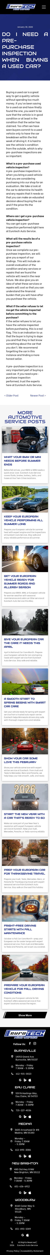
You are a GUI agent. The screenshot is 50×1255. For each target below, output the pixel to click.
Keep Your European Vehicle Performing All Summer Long (23, 520)
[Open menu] (44, 7)
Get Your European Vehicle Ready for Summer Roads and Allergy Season (20, 581)
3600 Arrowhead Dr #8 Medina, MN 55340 (27, 1131)
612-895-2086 (23, 1149)
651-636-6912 (22, 1186)
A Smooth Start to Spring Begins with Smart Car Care (25, 702)
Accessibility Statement (32, 1250)
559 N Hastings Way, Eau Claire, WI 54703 (27, 1094)
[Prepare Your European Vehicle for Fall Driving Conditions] (25, 968)
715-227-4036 (23, 1110)
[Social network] (25, 1193)
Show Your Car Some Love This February (21, 760)
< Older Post (11, 395)
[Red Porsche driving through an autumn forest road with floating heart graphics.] (25, 741)
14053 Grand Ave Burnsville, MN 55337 (27, 1058)
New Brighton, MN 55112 (27, 1172)
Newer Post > (38, 395)
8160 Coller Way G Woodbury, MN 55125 (24, 1208)
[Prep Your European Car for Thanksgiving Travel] (25, 852)
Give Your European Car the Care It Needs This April (24, 643)
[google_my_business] (20, 1193)
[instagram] (35, 1043)
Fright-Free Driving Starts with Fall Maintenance (20, 929)
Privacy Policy (13, 1250)
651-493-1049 (23, 1228)
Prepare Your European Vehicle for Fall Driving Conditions (24, 989)
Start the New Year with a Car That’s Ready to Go (24, 816)
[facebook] (30, 1043)
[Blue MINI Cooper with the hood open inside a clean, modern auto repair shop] (25, 440)
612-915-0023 (23, 1073)
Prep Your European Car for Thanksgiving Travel (24, 871)
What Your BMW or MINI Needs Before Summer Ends (22, 460)
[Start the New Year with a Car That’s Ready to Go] (25, 797)
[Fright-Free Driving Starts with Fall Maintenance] (25, 908)
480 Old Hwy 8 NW (24, 1169)
